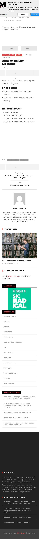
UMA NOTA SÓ (9, 384)
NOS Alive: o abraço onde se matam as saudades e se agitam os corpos (19, 397)
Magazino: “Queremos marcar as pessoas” (19, 118)
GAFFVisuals (21, 533)
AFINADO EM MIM (8, 55)
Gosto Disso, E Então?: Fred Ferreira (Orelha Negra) (19, 176)
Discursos (8, 332)
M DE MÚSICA (8, 352)
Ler (5, 347)
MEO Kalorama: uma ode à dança (17, 418)
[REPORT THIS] (8, 73)
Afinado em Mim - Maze (19, 184)
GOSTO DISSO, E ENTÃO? (13, 342)
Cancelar (23, 14)
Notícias (7, 358)
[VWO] (7, 14)
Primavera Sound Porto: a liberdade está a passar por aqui (19, 424)
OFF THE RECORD (10, 363)
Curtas (18, 55)
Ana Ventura (7, 57)
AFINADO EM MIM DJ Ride (13, 115)
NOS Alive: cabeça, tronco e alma (17, 412)
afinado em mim (13, 160)
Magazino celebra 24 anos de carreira (16, 260)
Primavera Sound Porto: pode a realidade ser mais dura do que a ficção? (17, 405)
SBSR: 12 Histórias (11, 373)
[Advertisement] (19, 141)
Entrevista (8, 337)
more (36, 73)
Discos (6, 326)
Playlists (8, 368)
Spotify (7, 378)
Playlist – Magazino (11, 112)
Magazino (24, 160)
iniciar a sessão (13, 276)
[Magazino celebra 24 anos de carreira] (19, 245)
